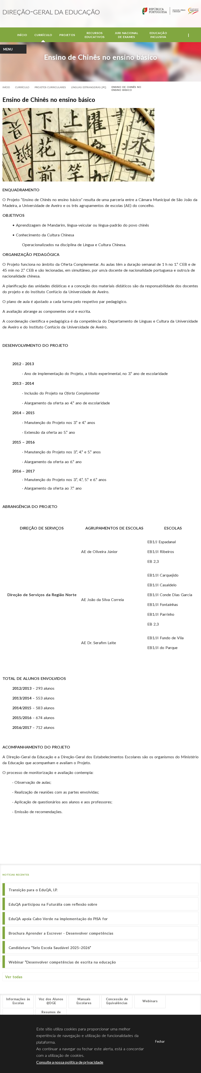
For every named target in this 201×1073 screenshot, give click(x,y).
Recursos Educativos (94, 35)
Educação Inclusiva (158, 35)
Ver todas (13, 977)
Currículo (43, 35)
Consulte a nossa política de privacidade (69, 1062)
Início (22, 35)
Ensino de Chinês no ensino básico (126, 88)
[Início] (51, 12)
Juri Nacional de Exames (126, 35)
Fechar (160, 1041)
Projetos (67, 35)
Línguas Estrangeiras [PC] (88, 87)
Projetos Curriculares (50, 87)
